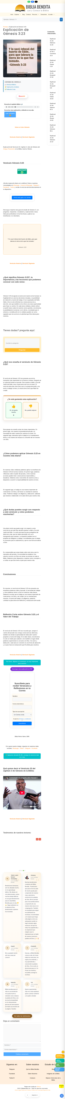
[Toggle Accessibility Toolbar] (62, 1096)
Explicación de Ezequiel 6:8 (53, 85)
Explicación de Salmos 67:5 (53, 106)
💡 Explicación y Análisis (12, 87)
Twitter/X (12, 1078)
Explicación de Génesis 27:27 (53, 139)
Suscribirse (22, 723)
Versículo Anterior (15, 137)
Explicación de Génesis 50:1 (53, 128)
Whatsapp (16, 185)
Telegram (36, 185)
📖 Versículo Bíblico (10, 84)
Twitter (12, 187)
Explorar (17, 14)
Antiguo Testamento (9, 149)
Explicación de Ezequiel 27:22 (53, 74)
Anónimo (8, 858)
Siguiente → (35, 1095)
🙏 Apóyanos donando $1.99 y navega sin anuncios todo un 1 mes (22, 756)
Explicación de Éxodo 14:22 (53, 117)
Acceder (50, 14)
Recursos (34, 14)
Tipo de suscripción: (18, 711)
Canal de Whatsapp (26, 185)
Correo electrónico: (18, 704)
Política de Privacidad (37, 1090)
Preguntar (22, 350)
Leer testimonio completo (11, 853)
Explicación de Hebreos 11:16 (53, 42)
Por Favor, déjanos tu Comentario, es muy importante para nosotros (22, 662)
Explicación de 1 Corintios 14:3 (53, 52)
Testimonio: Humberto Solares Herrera (21, 843)
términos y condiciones (25, 719)
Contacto (28, 14)
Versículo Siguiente (28, 137)
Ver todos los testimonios (22, 1016)
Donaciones (44, 14)
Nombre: (15, 696)
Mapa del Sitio (46, 1090)
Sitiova (39, 1086)
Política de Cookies (26, 1090)
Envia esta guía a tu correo (22, 197)
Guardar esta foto (22, 75)
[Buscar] (61, 19)
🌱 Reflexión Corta (10, 89)
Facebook (6, 187)
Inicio (11, 14)
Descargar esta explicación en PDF (22, 669)
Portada (5, 27)
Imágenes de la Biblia (53, 1073)
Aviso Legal (18, 1090)
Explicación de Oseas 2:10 (53, 63)
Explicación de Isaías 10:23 (53, 95)
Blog (23, 14)
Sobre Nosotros (32, 1073)
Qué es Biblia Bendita (32, 1069)
